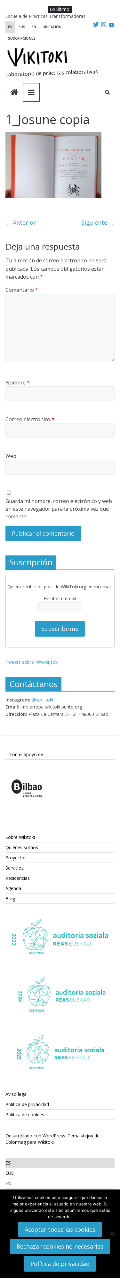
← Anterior (20, 222)
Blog (10, 898)
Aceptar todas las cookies (60, 1229)
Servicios (14, 868)
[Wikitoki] (14, 93)
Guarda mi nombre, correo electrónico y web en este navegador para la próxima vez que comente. (58, 509)
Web (10, 456)
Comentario (21, 289)
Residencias (17, 878)
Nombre (17, 382)
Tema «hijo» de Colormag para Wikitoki (52, 1139)
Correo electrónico (29, 419)
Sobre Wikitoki (20, 837)
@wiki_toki (42, 700)
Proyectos (16, 858)
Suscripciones (22, 38)
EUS (22, 26)
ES (10, 26)
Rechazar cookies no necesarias (60, 1246)
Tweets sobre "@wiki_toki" (32, 662)
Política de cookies (24, 1114)
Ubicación (52, 26)
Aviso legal (16, 1094)
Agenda (13, 888)
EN (34, 26)
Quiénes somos (21, 847)
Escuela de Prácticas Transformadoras (45, 16)
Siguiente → (98, 222)
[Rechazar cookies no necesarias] (112, 1233)
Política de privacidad (27, 1104)
